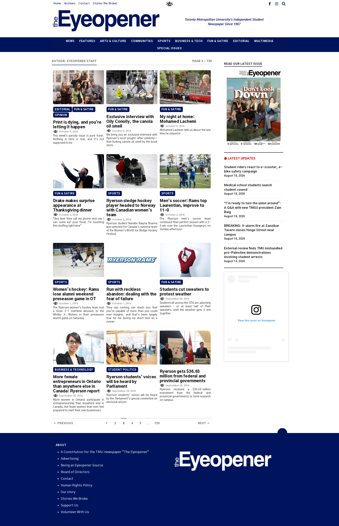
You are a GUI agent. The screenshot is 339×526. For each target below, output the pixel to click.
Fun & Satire (217, 41)
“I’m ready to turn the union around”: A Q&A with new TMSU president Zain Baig (252, 208)
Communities (142, 41)
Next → (204, 423)
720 (157, 423)
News (70, 41)
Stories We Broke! (105, 3)
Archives (69, 3)
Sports (164, 41)
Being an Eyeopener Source (82, 465)
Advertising (69, 458)
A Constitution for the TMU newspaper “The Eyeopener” (105, 452)
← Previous (63, 423)
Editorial (241, 41)
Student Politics (122, 370)
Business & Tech (189, 41)
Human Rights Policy (76, 485)
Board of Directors (75, 472)
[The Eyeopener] (114, 22)
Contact (84, 3)
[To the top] (282, 433)
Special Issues (169, 48)
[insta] (276, 3)
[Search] (283, 3)
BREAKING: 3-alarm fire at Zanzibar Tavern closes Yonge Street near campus (251, 230)
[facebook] (269, 3)
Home (57, 3)
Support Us (69, 505)
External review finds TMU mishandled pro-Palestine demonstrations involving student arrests (253, 253)
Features (87, 41)
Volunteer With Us (75, 512)
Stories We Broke (74, 498)
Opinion (61, 115)
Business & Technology (74, 370)
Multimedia (263, 41)
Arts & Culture (113, 41)
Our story (68, 492)
